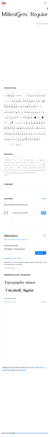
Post (43, 213)
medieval (7, 258)
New (33, 367)
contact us (19, 433)
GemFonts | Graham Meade (16, 240)
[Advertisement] (25, 55)
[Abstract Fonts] (4, 3)
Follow (43, 199)
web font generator (40, 433)
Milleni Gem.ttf (11, 302)
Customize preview (42, 24)
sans (14, 258)
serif (19, 258)
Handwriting (6, 370)
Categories (22, 370)
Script (42, 367)
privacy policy (28, 433)
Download (39, 253)
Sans (37, 367)
